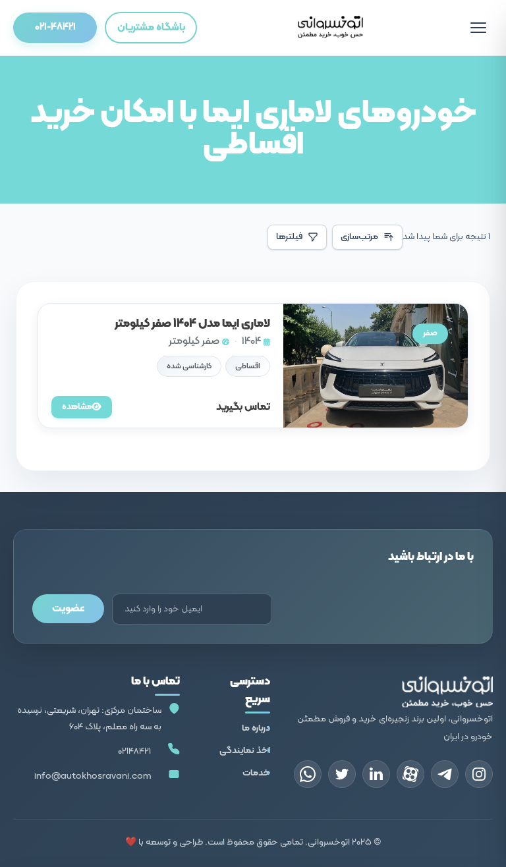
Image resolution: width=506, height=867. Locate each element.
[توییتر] (342, 774)
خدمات (256, 773)
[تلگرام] (445, 774)
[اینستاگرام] (479, 774)
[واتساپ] (308, 774)
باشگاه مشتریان (151, 28)
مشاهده (77, 407)
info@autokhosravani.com (92, 776)
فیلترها (289, 237)
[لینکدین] (376, 774)
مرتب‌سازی (359, 237)
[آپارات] (410, 774)
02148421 (134, 751)
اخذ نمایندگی (244, 751)
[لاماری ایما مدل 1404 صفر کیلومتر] (253, 366)
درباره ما (256, 728)
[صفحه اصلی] (330, 28)
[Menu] (478, 27)
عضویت (68, 609)
